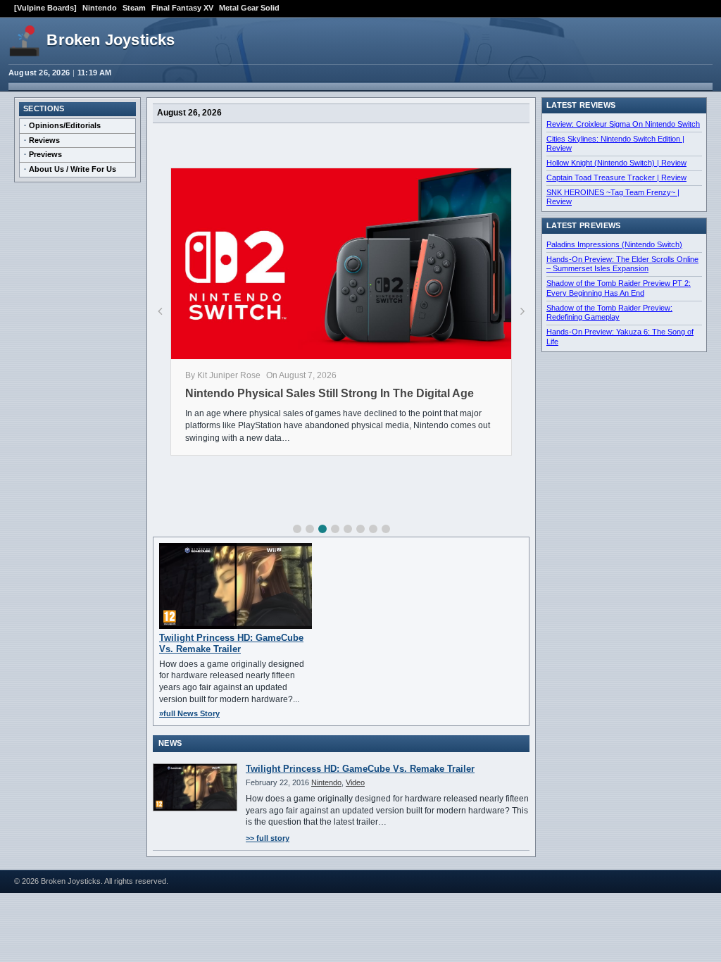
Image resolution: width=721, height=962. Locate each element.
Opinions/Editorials (65, 125)
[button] (297, 529)
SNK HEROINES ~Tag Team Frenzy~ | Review (612, 197)
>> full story (267, 838)
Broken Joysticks (110, 40)
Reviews (44, 140)
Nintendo (99, 8)
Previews (45, 154)
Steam (134, 8)
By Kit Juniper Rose (223, 375)
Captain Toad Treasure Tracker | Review (616, 177)
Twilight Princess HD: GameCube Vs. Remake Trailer (231, 643)
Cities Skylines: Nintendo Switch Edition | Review (615, 144)
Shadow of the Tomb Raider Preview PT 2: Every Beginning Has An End (618, 288)
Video (355, 782)
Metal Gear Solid (249, 8)
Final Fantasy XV (182, 8)
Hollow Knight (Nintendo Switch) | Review (616, 162)
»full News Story (189, 713)
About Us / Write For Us (72, 169)
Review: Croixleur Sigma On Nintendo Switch (623, 124)
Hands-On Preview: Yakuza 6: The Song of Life (620, 336)
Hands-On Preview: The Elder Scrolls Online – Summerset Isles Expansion (622, 264)
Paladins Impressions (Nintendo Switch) (614, 244)
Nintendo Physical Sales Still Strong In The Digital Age (329, 393)
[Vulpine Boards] (45, 8)
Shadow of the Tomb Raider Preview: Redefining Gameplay (609, 313)
